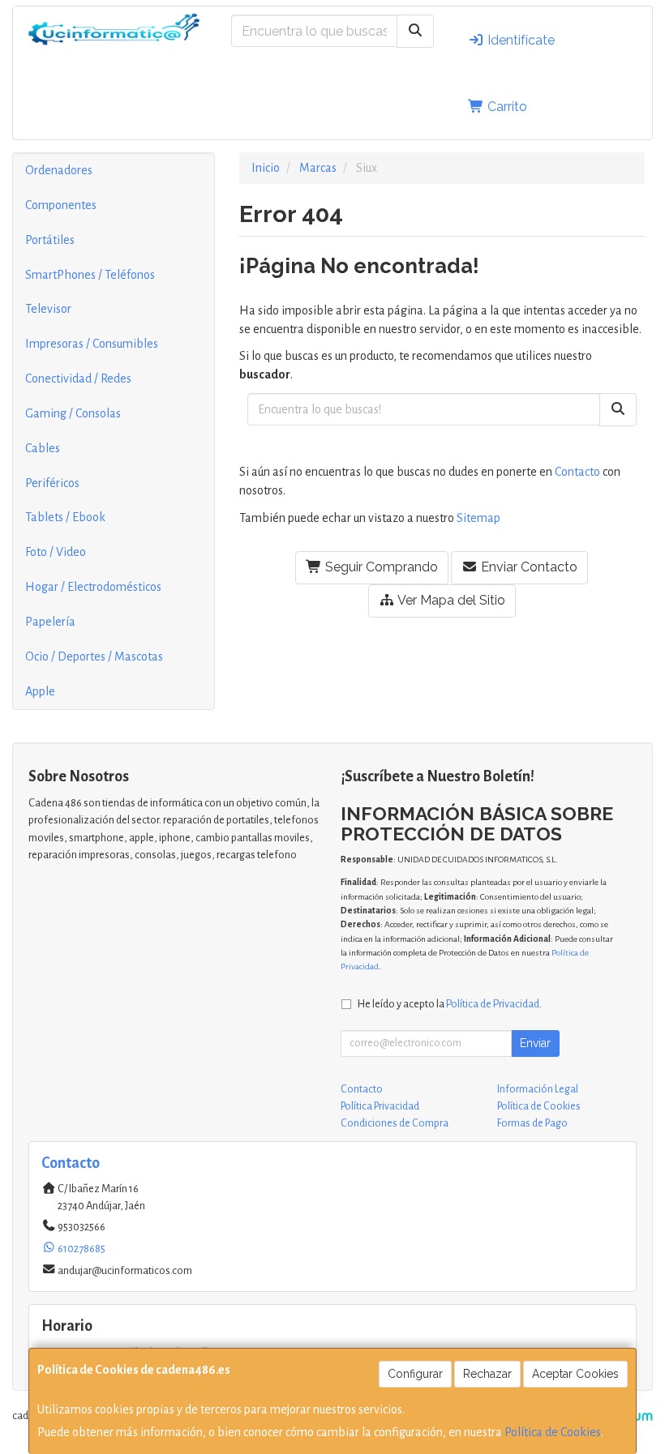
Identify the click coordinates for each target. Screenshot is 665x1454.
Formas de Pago (532, 1123)
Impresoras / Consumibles (91, 343)
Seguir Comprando (380, 567)
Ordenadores (58, 170)
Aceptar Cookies (575, 1373)
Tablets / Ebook (65, 517)
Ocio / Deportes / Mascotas (94, 656)
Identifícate (519, 40)
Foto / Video (55, 551)
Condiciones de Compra (394, 1123)
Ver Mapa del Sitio (450, 600)
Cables (42, 448)
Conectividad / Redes (78, 378)
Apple (40, 691)
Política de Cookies (552, 1432)
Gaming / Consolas (73, 413)
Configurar (415, 1373)
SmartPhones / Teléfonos (90, 274)
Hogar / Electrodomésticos (93, 586)
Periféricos (52, 483)
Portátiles (50, 239)
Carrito (505, 106)
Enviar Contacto (527, 567)
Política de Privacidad (492, 1004)
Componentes (61, 205)
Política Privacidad (380, 1106)
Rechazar (487, 1373)
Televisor (48, 308)
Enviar (535, 1043)
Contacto (577, 471)
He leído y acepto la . (450, 1004)
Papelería (50, 621)
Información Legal (537, 1089)
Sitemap (478, 517)
